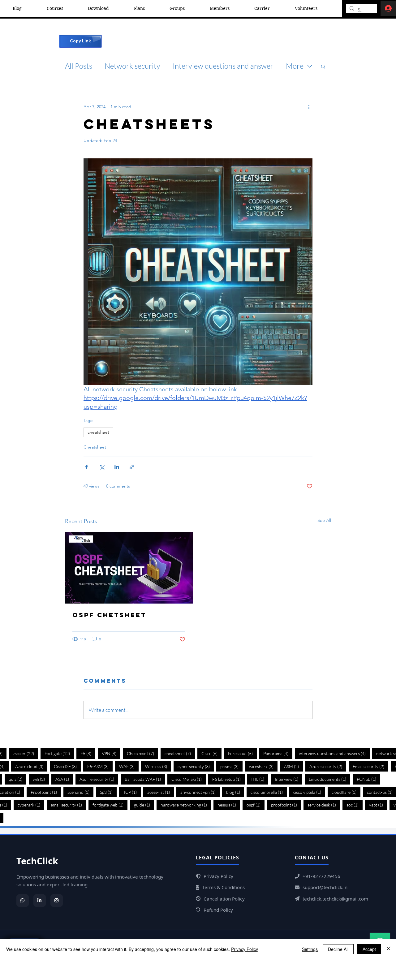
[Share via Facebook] (86, 467)
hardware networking (186, 804)
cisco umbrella (269, 792)
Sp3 (108, 792)
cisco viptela (309, 792)
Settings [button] (310, 949)
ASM (293, 766)
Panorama (277, 753)
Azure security (327, 766)
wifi (41, 779)
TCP (132, 792)
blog (235, 792)
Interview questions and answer (223, 66)
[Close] (388, 949)
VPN (111, 753)
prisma (231, 766)
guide (144, 804)
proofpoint (286, 804)
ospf (256, 804)
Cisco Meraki (188, 779)
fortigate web (110, 804)
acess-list (160, 792)
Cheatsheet (95, 447)
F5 (87, 753)
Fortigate (59, 753)
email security (68, 804)
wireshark (263, 766)
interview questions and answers (334, 753)
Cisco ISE (67, 766)
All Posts (78, 66)
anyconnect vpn (200, 792)
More (294, 66)
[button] (323, 66)
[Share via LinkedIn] (117, 467)
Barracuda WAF (145, 779)
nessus (228, 804)
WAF (129, 766)
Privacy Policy (244, 949)
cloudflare (346, 792)
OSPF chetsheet (109, 615)
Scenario (80, 792)
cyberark (31, 804)
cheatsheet (98, 432)
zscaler (25, 753)
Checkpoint (142, 753)
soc (354, 804)
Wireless (158, 766)
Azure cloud (31, 766)
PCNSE (368, 779)
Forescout (242, 753)
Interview (288, 779)
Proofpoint (46, 792)
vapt (378, 804)
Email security (370, 766)
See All (324, 520)
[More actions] (308, 107)
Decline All (338, 949)
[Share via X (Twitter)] (102, 467)
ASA (64, 779)
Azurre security (99, 779)
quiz (17, 779)
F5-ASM (100, 766)
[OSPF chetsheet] (129, 568)
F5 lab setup (228, 779)
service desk (324, 804)
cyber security (196, 766)
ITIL (259, 779)
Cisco (211, 753)
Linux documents (329, 779)
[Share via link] (132, 467)
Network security (132, 66)
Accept (369, 949)
